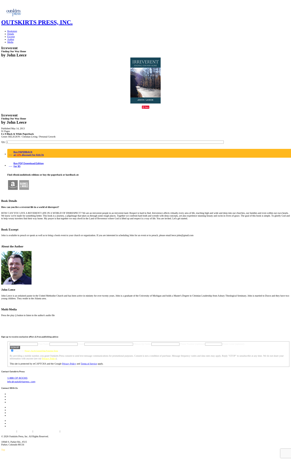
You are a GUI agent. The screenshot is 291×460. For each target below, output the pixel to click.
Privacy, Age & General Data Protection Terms (41, 351)
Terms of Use (24, 431)
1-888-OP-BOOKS (17, 377)
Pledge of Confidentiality (46, 431)
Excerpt (11, 36)
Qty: (3, 142)
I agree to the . (37, 351)
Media (10, 42)
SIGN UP (15, 347)
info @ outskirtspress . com (21, 381)
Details (10, 34)
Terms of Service (89, 363)
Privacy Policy (49, 358)
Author (10, 39)
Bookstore (12, 31)
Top (3, 449)
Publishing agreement (72, 431)
